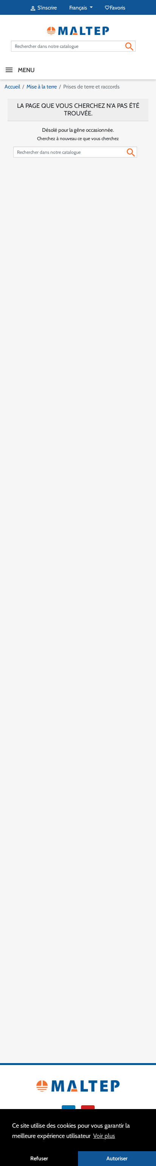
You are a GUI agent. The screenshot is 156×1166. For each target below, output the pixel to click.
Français (78, 7)
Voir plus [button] (104, 1135)
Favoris (115, 7)
